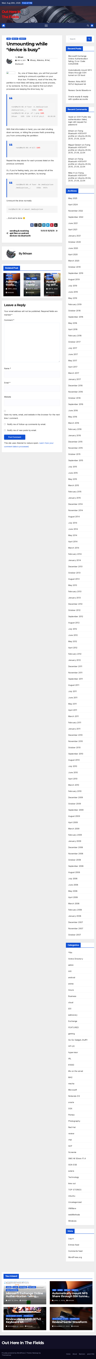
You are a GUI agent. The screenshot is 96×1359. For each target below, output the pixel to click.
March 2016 (73, 423)
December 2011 (75, 666)
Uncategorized (75, 1202)
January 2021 (74, 236)
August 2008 (74, 872)
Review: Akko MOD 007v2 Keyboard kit (23, 1320)
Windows (72, 1221)
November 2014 (75, 510)
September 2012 (75, 616)
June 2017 (73, 354)
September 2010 (75, 754)
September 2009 (76, 810)
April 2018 (73, 329)
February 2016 (75, 429)
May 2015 (72, 479)
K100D (71, 1065)
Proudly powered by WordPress (13, 1353)
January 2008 (74, 916)
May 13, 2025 (13, 1300)
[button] (88, 25)
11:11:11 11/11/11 (47, 231)
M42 (70, 1077)
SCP (70, 1146)
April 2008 (73, 897)
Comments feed (75, 1251)
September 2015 (75, 460)
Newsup (35, 1353)
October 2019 (74, 267)
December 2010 (75, 735)
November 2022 (75, 211)
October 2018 (74, 310)
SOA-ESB (72, 1165)
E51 (69, 1009)
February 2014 (75, 554)
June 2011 (73, 697)
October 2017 (74, 342)
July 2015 (72, 466)
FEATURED (73, 1027)
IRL (69, 1058)
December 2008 (75, 847)
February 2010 (75, 791)
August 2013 (73, 579)
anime (71, 984)
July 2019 (72, 285)
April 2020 (73, 254)
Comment (9, 320)
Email (7, 383)
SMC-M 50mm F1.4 (77, 1158)
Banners (82, 1354)
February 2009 (75, 835)
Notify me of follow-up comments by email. (26, 424)
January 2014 (74, 560)
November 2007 (75, 928)
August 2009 (74, 816)
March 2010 (73, 785)
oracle (71, 1102)
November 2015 (75, 448)
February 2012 (74, 654)
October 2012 (74, 610)
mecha (71, 1083)
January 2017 (74, 379)
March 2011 (73, 716)
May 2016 (72, 417)
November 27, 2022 (16, 1326)
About (75, 1354)
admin (34, 278)
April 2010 (73, 779)
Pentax (71, 1115)
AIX (70, 971)
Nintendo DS (74, 1096)
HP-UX (71, 1046)
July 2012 (72, 629)
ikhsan (20, 57)
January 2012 (74, 660)
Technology (73, 1177)
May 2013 (72, 585)
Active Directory (75, 959)
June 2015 (73, 473)
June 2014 (73, 529)
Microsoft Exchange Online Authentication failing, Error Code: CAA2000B (24, 1296)
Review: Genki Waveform (79, 90)
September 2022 (75, 217)
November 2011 (75, 672)
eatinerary (73, 1015)
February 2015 (74, 491)
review (71, 1133)
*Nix (8, 38)
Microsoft (72, 1090)
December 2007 (75, 922)
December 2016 (75, 385)
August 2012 (73, 623)
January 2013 (74, 598)
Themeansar (6, 1355)
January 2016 (74, 435)
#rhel (47, 60)
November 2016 (75, 392)
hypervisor (73, 1052)
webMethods (74, 1214)
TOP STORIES (74, 1189)
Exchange (72, 1021)
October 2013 (74, 573)
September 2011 (75, 679)
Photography (74, 1121)
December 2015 (75, 442)
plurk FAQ (90, 1354)
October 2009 (74, 803)
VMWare (72, 1208)
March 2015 (73, 485)
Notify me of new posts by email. (21, 430)
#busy (33, 60)
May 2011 (72, 704)
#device (40, 60)
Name (7, 368)
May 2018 (72, 323)
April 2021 (72, 229)
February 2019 (75, 304)
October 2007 (74, 935)
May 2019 (72, 298)
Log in (71, 1238)
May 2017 (72, 360)
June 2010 (73, 772)
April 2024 (73, 204)
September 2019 (75, 273)
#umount (19, 64)
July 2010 (72, 766)
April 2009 (73, 822)
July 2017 (72, 348)
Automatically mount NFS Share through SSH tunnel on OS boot (80, 72)
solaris (71, 1171)
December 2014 (75, 504)
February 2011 (74, 722)
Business (72, 996)
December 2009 (75, 797)
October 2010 (74, 747)
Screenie (72, 1152)
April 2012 (72, 647)
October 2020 (74, 242)
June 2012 (73, 635)
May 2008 (73, 891)
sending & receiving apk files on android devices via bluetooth (20, 233)
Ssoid (70, 117)
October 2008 (74, 860)
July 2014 (72, 523)
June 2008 (73, 885)
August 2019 (74, 279)
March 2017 (73, 373)
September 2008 (76, 866)
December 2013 (75, 566)
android (71, 977)
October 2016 (74, 398)
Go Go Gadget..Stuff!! (77, 1040)
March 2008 (73, 903)
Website (7, 397)
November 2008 (75, 853)
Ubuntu (22, 38)
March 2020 (73, 261)
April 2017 (73, 367)
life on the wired (75, 1071)
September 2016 (75, 404)
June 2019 (73, 292)
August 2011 (73, 685)
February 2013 (74, 591)
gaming (71, 1033)
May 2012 (72, 641)
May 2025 (72, 198)
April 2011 (72, 710)
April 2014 (73, 541)
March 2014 (73, 548)
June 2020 (73, 248)
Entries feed (73, 1245)
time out (72, 1183)
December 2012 (75, 604)
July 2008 (73, 878)
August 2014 (74, 516)
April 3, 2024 (59, 1300)
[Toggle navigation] (46, 25)
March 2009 (73, 828)
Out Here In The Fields (23, 1342)
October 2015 (74, 454)
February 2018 (75, 335)
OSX (70, 1108)
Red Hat (15, 38)
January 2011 (74, 729)
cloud (70, 1002)
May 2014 (72, 535)
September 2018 (75, 317)
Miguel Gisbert (74, 145)
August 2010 (74, 760)
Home (68, 1354)
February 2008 (75, 910)
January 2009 (74, 841)
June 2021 (73, 223)
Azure (71, 990)
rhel (70, 1140)
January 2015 (74, 498)
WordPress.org (75, 1257)
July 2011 (72, 691)
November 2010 (75, 741)
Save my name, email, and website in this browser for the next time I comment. (32, 416)
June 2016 (73, 410)
